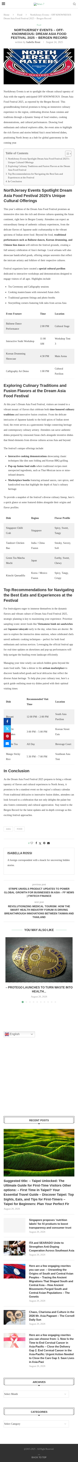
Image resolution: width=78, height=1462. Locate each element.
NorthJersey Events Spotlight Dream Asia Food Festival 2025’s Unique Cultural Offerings (38, 160)
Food (19, 14)
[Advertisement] (31, 1081)
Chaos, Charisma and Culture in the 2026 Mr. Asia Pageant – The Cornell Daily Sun (51, 1315)
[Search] (74, 4)
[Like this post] (31, 843)
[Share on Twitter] (7, 729)
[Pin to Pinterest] (7, 736)
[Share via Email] (7, 743)
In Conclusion (15, 181)
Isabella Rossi (33, 42)
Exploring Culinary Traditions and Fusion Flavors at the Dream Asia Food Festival (39, 168)
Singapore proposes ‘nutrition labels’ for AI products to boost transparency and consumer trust (50, 1223)
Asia (8, 829)
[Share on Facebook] (7, 721)
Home (6, 14)
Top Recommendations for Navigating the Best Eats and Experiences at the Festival (35, 176)
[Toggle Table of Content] (66, 154)
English (14, 1034)
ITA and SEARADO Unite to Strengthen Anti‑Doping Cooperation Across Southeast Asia (51, 1246)
